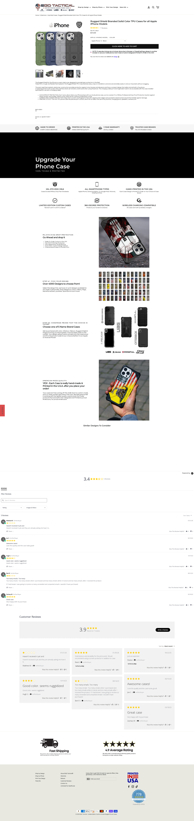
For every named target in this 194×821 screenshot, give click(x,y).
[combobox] (12, 507)
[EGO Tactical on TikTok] (136, 786)
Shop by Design (83, 7)
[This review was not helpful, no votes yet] (64, 669)
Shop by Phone (97, 7)
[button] (10, 531)
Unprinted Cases (52, 15)
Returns (63, 778)
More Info (123, 7)
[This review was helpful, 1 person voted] (113, 670)
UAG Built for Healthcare (68, 786)
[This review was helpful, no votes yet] (61, 669)
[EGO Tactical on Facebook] (129, 786)
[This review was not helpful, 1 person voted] (169, 667)
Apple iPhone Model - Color (102, 37)
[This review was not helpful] (116, 704)
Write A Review (163, 630)
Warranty (63, 776)
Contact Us (64, 783)
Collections (43, 15)
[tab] (4, 488)
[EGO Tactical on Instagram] (133, 786)
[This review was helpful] (112, 704)
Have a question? (42, 117)
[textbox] (192, 516)
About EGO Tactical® (67, 773)
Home (37, 15)
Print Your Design (112, 7)
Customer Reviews (66, 781)
